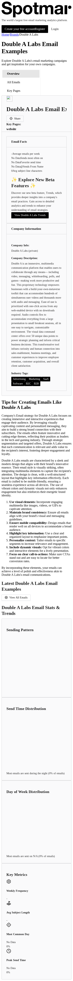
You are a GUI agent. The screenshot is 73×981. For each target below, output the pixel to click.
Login (55, 29)
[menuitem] (21, 74)
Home (5, 34)
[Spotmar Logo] (36, 16)
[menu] (21, 82)
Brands (14, 34)
